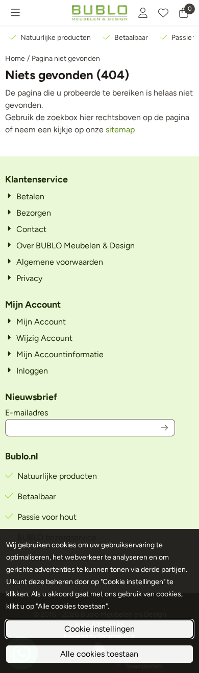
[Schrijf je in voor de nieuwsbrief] (164, 427)
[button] (15, 13)
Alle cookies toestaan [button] (99, 654)
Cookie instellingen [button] (99, 629)
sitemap (120, 129)
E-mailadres (90, 412)
